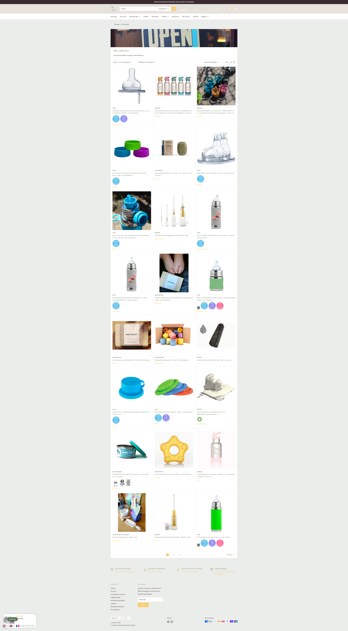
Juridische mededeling (118, 600)
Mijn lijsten (175, 16)
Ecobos (199, 409)
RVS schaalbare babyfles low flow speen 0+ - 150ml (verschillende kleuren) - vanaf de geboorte (216, 299)
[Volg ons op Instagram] (171, 621)
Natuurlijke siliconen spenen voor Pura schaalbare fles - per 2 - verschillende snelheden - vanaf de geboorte (131, 112)
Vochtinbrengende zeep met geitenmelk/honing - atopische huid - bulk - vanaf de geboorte (174, 299)
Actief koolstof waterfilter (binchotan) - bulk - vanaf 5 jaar (214, 360)
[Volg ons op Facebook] (168, 621)
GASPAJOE (157, 108)
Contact (113, 588)
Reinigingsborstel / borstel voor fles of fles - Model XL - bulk (172, 537)
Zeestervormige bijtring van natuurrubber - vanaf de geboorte (173, 474)
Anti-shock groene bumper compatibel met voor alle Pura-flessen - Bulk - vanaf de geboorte (129, 174)
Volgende (230, 555)
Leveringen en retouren (118, 594)
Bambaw (157, 233)
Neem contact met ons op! (190, 571)
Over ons (113, 591)
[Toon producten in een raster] (231, 62)
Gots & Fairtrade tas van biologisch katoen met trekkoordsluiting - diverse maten (211, 413)
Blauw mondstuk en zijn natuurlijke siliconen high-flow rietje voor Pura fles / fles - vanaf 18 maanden (130, 236)
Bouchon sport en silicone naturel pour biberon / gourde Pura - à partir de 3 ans (131, 413)
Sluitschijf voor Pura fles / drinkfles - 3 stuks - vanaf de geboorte (174, 412)
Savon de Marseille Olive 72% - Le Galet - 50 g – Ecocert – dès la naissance (173, 174)
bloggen (203, 16)
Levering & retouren (154, 571)
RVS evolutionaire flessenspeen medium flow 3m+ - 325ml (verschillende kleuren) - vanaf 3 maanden (129, 299)
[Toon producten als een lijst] (234, 62)
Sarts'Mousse (159, 295)
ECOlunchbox (117, 472)
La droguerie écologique (120, 534)
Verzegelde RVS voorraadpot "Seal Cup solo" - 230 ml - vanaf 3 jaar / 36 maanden (130, 475)
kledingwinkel (133, 16)
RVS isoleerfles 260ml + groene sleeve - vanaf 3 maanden (213, 537)
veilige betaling (115, 597)
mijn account (214, 10)
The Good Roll (159, 357)
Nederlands (115, 618)
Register (143, 605)
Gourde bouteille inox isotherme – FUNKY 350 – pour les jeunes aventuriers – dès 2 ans (216, 475)
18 (180, 555)
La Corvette (159, 170)
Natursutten (159, 472)
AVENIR (195, 16)
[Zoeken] (173, 9)
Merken (164, 16)
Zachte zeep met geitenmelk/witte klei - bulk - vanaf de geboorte (131, 360)
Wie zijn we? (186, 16)
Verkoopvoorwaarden (117, 607)
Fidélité (145, 16)
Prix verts (123, 16)
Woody (199, 357)
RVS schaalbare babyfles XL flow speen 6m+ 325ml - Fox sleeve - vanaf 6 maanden (216, 236)
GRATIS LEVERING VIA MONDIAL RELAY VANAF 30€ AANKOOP (174, 2)
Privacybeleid (115, 610)
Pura (114, 108)
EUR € (125, 618)
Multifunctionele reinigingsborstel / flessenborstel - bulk (171, 235)
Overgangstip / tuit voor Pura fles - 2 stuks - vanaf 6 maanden (215, 173)
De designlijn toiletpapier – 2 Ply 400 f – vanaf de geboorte (172, 360)
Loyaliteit (114, 604)
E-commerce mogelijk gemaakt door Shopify (123, 625)
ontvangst (114, 16)
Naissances (155, 16)
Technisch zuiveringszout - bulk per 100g (124, 537)
